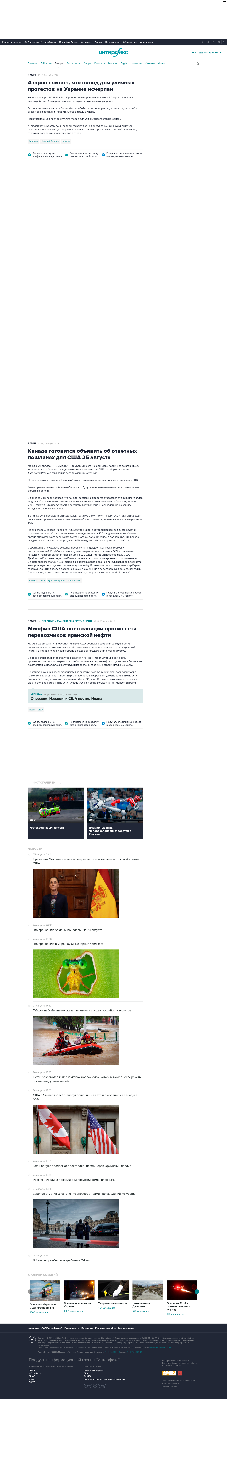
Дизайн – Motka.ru (170, 1386)
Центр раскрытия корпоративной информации (104, 1379)
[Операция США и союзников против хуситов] (182, 1299)
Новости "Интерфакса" (94, 1370)
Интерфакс (113, 52)
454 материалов (106, 1308)
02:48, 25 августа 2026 (104, 621)
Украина (33, 141)
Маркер (32, 1379)
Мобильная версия (11, 42)
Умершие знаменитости (112, 1303)
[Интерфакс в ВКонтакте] (95, 1386)
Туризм (98, 42)
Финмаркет (86, 42)
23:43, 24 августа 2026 (51, 182)
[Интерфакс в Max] (104, 1386)
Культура (99, 63)
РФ (64, 327)
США (42, 580)
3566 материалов (39, 1312)
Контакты (33, 1328)
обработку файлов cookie (160, 1347)
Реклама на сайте (105, 1328)
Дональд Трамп (56, 580)
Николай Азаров (50, 141)
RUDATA (87, 1376)
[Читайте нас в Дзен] (86, 1386)
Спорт (87, 63)
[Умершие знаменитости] (113, 1299)
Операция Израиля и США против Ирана (67, 621)
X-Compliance (35, 1373)
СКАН (86, 1373)
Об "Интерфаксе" (33, 42)
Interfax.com (50, 42)
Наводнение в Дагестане (141, 1305)
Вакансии (87, 1328)
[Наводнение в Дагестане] (147, 1299)
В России (46, 63)
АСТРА (32, 1382)
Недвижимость (112, 42)
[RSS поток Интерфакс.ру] (100, 1386)
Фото (161, 63)
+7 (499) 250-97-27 (134, 1352)
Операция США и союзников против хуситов (178, 1306)
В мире (59, 63)
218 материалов (175, 1314)
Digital (124, 63)
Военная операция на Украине (77, 1305)
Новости (137, 63)
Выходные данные (170, 1383)
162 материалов (140, 1311)
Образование (130, 42)
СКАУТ (32, 1376)
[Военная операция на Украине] (79, 1299)
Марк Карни (74, 580)
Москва (112, 63)
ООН (71, 327)
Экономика (73, 63)
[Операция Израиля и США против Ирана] (45, 1300)
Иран (32, 709)
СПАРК (32, 1370)
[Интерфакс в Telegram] (90, 1386)
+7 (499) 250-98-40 (112, 1352)
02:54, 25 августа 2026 (48, 443)
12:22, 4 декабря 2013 (48, 75)
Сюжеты (150, 63)
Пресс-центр (71, 1328)
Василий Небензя (38, 327)
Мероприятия (146, 42)
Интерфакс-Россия (68, 42)
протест (66, 141)
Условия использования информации (178, 1380)
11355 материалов (73, 1311)
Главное (33, 63)
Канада (33, 580)
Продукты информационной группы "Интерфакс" (74, 1359)
